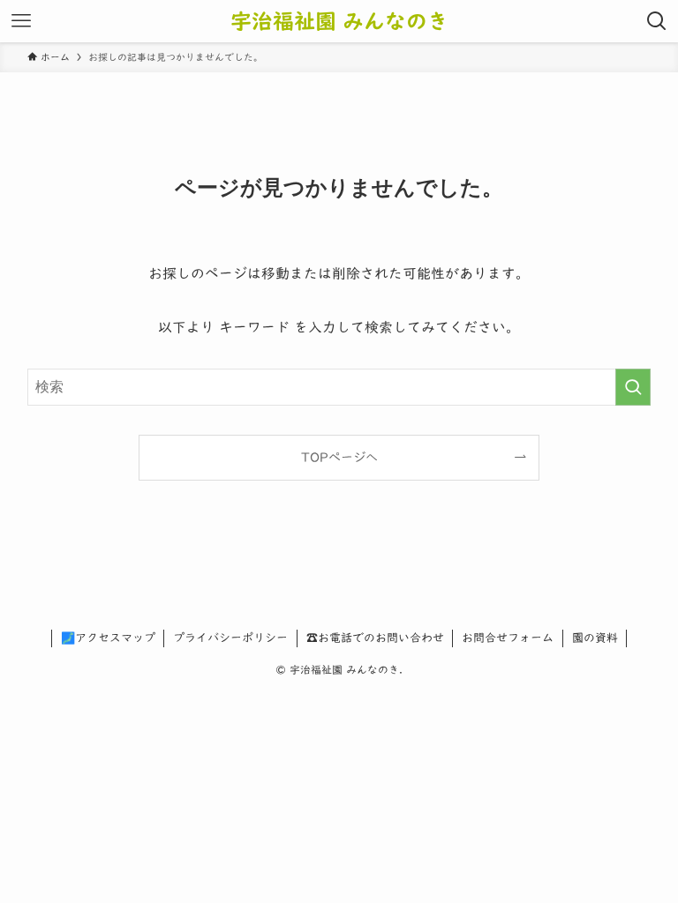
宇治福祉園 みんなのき (339, 21)
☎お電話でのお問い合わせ (375, 638)
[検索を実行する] (633, 387)
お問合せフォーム (508, 638)
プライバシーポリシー (230, 638)
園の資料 (595, 638)
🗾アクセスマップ (108, 638)
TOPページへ (339, 457)
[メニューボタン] (21, 21)
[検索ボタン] (657, 21)
